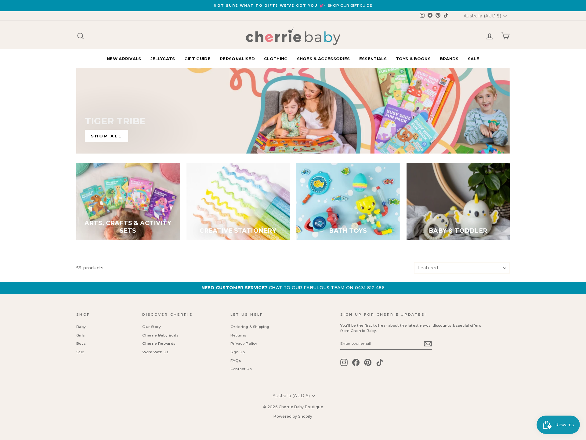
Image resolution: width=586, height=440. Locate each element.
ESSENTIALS (373, 58)
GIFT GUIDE (197, 58)
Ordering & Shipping (249, 326)
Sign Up (237, 352)
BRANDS (449, 58)
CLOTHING (276, 58)
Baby (81, 326)
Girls (80, 335)
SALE (473, 58)
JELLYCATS (162, 58)
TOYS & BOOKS (413, 58)
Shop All (106, 135)
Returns (238, 335)
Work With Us (155, 352)
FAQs (235, 360)
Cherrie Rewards (158, 343)
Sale (80, 352)
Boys (80, 343)
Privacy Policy (244, 343)
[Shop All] (293, 111)
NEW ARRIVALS (124, 58)
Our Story (151, 326)
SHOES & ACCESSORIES (323, 58)
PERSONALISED (237, 58)
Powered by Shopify (292, 416)
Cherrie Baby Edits (160, 335)
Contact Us (241, 368)
